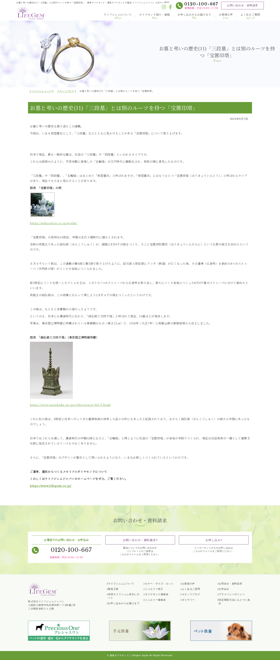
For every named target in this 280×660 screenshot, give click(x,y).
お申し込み (212, 540)
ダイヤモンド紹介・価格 (154, 16)
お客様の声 (226, 16)
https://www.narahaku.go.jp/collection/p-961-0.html (70, 405)
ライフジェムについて (117, 16)
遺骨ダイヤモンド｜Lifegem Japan (129, 655)
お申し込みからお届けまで (194, 16)
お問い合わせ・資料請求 (242, 5)
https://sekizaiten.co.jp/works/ (53, 223)
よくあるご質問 (250, 16)
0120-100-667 (201, 4)
